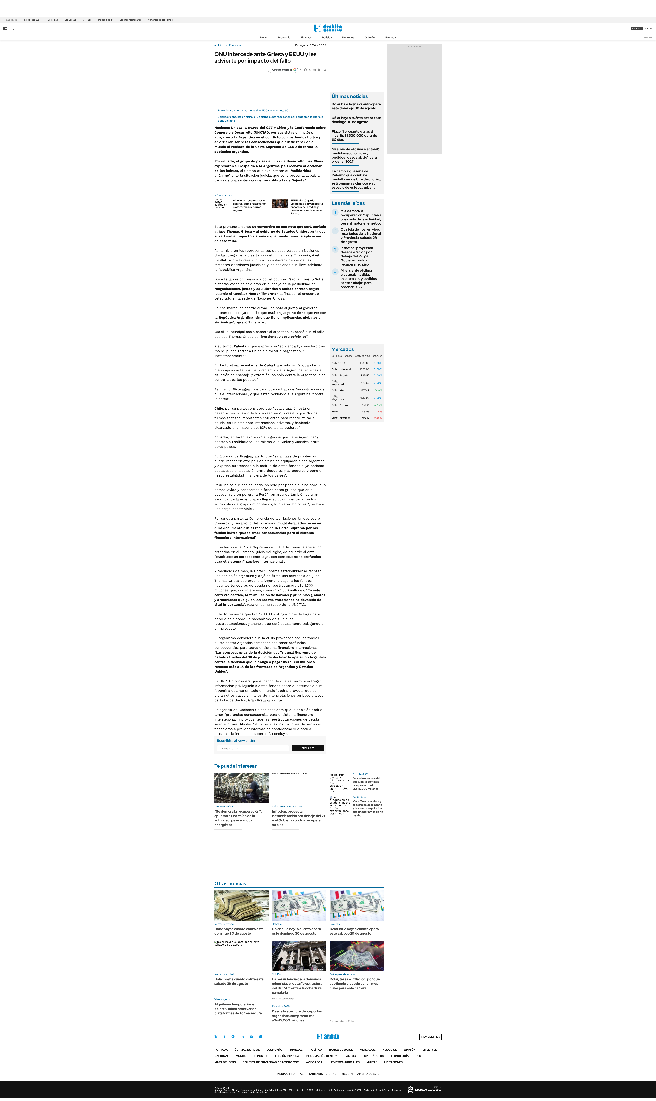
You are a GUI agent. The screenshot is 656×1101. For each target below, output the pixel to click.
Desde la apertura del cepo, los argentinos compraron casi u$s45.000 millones (366, 783)
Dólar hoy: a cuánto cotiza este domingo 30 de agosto (356, 119)
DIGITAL (290, 1073)
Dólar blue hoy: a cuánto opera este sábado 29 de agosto (354, 931)
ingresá (648, 28)
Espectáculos (373, 1056)
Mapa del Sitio (225, 1062)
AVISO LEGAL (315, 1062)
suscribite (637, 28)
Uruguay (390, 37)
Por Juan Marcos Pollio (342, 1021)
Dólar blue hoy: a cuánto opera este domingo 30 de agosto (356, 106)
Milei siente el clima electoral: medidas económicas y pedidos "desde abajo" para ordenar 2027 (355, 155)
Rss (418, 1056)
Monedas (336, 356)
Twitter (216, 1036)
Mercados (368, 1050)
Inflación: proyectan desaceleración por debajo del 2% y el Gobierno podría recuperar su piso (357, 256)
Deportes (260, 1056)
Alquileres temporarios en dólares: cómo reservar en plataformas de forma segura (249, 205)
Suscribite (308, 748)
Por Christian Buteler (283, 998)
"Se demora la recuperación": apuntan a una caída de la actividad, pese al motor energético (361, 217)
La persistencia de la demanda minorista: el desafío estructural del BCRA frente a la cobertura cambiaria (297, 986)
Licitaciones (393, 1062)
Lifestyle (429, 1050)
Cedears (377, 356)
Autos (351, 1056)
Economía (283, 37)
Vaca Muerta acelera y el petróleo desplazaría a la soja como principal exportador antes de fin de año (368, 808)
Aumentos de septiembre (160, 20)
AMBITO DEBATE (360, 1073)
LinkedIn (242, 1036)
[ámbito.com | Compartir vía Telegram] (318, 69)
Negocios (348, 37)
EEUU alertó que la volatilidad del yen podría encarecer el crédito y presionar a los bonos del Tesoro (307, 207)
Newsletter (648, 37)
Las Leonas (70, 20)
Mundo (241, 1056)
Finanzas (306, 37)
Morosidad (52, 20)
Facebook (225, 1036)
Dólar (263, 37)
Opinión (370, 37)
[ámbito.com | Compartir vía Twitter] (310, 69)
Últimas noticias (247, 1050)
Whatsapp (260, 1036)
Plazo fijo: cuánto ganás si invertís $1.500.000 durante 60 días (256, 110)
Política (327, 37)
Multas (371, 1062)
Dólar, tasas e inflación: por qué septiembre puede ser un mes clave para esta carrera (355, 983)
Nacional (221, 1056)
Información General (322, 1056)
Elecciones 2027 (32, 20)
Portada (221, 1050)
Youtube (251, 1036)
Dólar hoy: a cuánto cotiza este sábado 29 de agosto (239, 981)
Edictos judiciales (345, 1062)
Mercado (87, 20)
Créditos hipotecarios (130, 20)
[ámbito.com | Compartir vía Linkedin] (314, 69)
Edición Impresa (287, 1056)
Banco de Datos (341, 1050)
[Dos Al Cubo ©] (425, 1089)
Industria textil (105, 20)
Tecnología (400, 1056)
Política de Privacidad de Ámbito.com (271, 1062)
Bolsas (348, 356)
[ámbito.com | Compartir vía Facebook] (305, 69)
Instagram (233, 1036)
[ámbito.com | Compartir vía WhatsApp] (301, 69)
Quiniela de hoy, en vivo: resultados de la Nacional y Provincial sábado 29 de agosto (361, 235)
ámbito (218, 45)
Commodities (362, 356)
